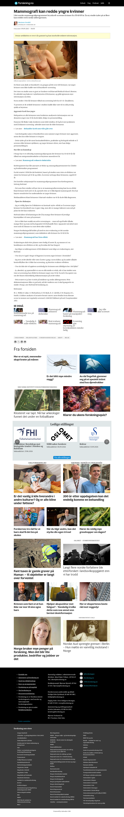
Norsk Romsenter (55, 792)
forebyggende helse (47, 337)
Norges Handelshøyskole (57, 776)
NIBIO (19, 797)
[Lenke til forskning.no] (45, 2)
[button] (17, 441)
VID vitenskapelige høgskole (91, 800)
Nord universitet (55, 769)
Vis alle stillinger (62, 457)
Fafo (18, 747)
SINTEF (85, 747)
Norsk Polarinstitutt (56, 786)
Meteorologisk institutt (24, 792)
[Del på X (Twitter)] (18, 341)
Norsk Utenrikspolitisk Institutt (59, 794)
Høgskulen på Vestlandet (24, 775)
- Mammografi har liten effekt (35, 237)
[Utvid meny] (109, 3)
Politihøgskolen (88, 733)
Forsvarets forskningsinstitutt (26, 754)
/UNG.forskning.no (91, 682)
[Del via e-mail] (24, 341)
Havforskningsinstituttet (24, 765)
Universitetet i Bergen (89, 780)
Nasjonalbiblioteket (56, 747)
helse (67, 337)
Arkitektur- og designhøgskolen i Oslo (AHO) (30, 735)
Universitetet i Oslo (88, 785)
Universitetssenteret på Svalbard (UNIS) (94, 793)
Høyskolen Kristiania (23, 777)
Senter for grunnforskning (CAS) (92, 750)
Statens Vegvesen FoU (89, 760)
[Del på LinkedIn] (21, 341)
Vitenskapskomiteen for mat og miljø (94, 803)
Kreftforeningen (22, 785)
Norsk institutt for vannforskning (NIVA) (62, 799)
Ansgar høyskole (22, 733)
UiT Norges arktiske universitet (92, 775)
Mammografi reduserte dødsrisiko (37, 160)
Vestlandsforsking (88, 795)
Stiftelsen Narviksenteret (90, 762)
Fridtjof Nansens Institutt (24, 760)
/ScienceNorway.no (90, 686)
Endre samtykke (24, 721)
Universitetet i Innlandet (90, 782)
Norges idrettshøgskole (57, 784)
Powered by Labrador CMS (62, 811)
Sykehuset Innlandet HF (90, 767)
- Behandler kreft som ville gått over (38, 129)
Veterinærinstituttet (89, 798)
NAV (18, 795)
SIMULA (85, 745)
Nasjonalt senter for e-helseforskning (61, 756)
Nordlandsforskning (56, 771)
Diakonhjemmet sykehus (24, 740)
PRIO (84, 735)
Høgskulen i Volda (22, 772)
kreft (60, 337)
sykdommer (19, 337)
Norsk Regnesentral (56, 789)
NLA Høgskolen (54, 733)
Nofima (52, 766)
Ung (89, 3)
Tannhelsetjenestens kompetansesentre (95, 770)
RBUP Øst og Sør (88, 738)
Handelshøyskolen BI (23, 762)
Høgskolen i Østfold (23, 770)
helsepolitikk (31, 337)
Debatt (82, 3)
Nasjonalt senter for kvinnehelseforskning (62, 759)
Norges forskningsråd (56, 779)
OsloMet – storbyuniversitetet (59, 802)
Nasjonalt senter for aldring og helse (60, 754)
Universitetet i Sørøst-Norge (91, 790)
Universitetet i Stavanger (90, 788)
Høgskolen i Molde (22, 767)
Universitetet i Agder (89, 777)
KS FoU (19, 782)
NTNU (52, 744)
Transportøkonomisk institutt (92, 772)
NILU (18, 804)
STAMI (85, 757)
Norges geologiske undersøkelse (59, 781)
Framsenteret (21, 757)
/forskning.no (89, 678)
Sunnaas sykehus (88, 765)
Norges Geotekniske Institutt (58, 774)
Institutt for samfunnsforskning (26, 780)
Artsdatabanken (22, 738)
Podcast (96, 3)
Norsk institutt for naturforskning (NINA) (62, 797)
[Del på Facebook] (15, 341)
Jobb (102, 3)
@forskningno (89, 674)
